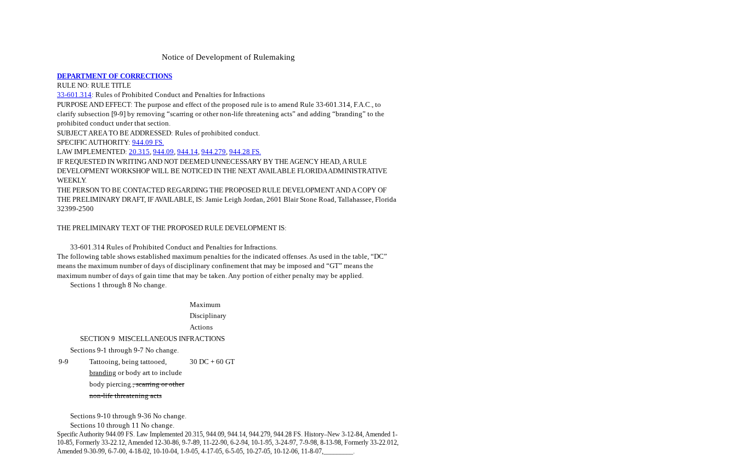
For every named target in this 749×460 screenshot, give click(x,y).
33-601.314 (74, 94)
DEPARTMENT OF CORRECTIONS (114, 76)
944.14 (187, 151)
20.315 (139, 151)
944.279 (213, 151)
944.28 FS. (245, 151)
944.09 (163, 151)
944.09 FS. (148, 142)
